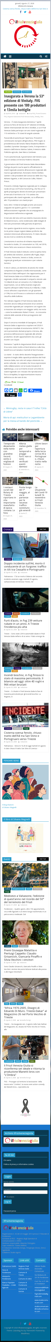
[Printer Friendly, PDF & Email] (14, 382)
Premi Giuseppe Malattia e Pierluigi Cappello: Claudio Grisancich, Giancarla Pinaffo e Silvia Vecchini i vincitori (23, 954)
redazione (22, 114)
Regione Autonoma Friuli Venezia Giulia (21, 117)
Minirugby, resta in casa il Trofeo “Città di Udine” (24, 410)
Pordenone (28, 559)
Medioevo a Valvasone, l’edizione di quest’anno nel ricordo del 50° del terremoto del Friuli (24, 899)
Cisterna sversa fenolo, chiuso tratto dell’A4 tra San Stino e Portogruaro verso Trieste (22, 736)
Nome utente (9, 1182)
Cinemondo (9, 1061)
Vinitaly (37, 117)
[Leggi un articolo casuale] (46, 56)
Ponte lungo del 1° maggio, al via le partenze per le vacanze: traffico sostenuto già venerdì (25, 499)
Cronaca (8, 559)
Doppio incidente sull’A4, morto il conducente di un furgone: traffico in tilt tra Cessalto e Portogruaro (25, 566)
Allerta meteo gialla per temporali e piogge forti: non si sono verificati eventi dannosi (25, 455)
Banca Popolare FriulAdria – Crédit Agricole (9, 1285)
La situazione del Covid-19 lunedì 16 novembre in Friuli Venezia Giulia (41, 496)
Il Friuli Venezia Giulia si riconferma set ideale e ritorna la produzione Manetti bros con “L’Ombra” (24, 1070)
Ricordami (10, 1197)
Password (7, 1189)
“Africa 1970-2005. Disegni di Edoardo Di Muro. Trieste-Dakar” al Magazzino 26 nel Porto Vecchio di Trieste (25, 1012)
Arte (6, 1004)
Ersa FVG (32, 114)
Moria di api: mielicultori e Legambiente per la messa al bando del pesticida (23, 419)
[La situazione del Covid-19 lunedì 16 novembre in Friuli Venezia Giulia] (41, 478)
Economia (17, 92)
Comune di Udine (25, 1279)
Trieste (7, 616)
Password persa (10, 1211)
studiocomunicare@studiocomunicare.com (41, 1308)
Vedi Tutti (43, 529)
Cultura (7, 889)
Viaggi (26, 728)
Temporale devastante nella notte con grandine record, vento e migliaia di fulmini (9, 453)
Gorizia (16, 613)
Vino (41, 117)
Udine (15, 616)
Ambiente (8, 668)
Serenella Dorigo (25, 1020)
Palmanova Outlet (9, 1266)
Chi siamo (7, 1160)
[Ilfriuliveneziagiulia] (5, 56)
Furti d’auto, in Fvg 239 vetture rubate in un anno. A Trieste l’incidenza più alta (23, 623)
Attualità (8, 92)
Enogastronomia (18, 889)
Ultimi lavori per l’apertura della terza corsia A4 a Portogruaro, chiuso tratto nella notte (41, 453)
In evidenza (27, 92)
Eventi (29, 889)
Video (32, 1061)
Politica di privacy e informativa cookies (19, 1164)
